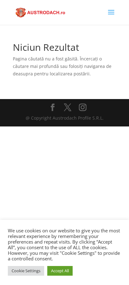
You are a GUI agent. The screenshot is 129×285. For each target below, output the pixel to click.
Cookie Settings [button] (26, 270)
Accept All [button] (60, 270)
